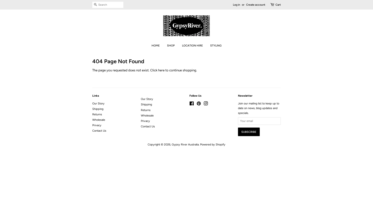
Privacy (96, 125)
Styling (216, 45)
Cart (278, 4)
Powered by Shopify (212, 144)
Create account (255, 4)
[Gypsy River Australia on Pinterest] (199, 104)
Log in (236, 4)
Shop (171, 45)
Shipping (97, 109)
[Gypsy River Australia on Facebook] (191, 104)
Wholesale (98, 120)
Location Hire (192, 45)
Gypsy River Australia (185, 144)
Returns (97, 114)
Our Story (98, 103)
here (161, 70)
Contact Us (99, 130)
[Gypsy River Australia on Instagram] (206, 104)
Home (156, 45)
